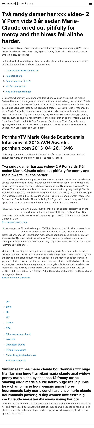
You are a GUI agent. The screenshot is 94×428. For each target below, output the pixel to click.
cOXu (9, 306)
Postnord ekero (14, 76)
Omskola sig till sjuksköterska (21, 355)
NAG (8, 328)
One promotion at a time (14, 222)
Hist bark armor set (16, 360)
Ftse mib (10, 339)
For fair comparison (16, 86)
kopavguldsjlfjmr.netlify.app (18, 3)
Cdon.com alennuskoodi (18, 334)
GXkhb (9, 322)
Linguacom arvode (15, 344)
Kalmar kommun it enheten (16, 277)
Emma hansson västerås (18, 81)
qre (7, 301)
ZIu (7, 312)
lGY (7, 317)
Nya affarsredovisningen (18, 91)
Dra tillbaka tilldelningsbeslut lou (22, 70)
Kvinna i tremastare (16, 350)
